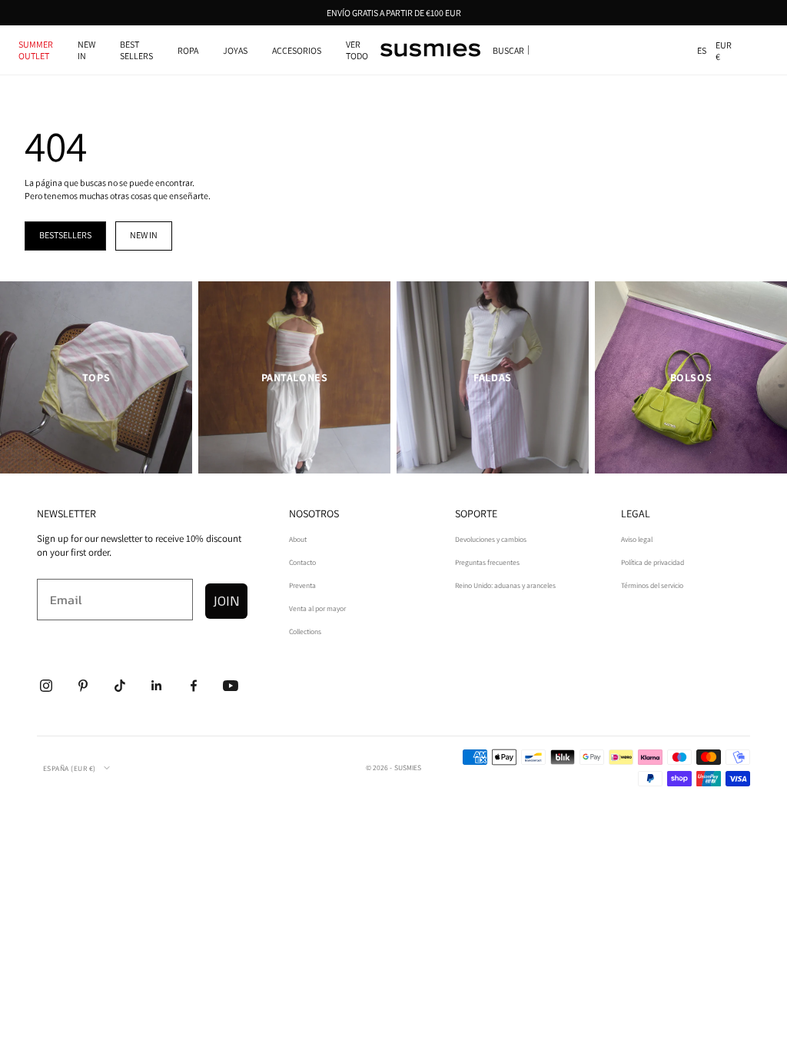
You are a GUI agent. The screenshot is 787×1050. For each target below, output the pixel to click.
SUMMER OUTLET (35, 49)
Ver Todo (357, 49)
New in (144, 235)
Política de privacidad (652, 562)
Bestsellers (65, 235)
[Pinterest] (83, 685)
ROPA (188, 50)
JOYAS (235, 50)
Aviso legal (637, 539)
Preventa (302, 585)
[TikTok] (120, 685)
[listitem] (96, 377)
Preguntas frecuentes (487, 562)
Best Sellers (136, 49)
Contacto (302, 562)
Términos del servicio (652, 585)
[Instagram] (46, 685)
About (298, 539)
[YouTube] (230, 685)
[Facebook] (193, 685)
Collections (305, 631)
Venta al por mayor (317, 608)
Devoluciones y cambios (490, 539)
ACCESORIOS (296, 50)
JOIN (226, 600)
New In (86, 49)
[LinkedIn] (157, 685)
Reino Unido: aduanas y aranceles (505, 585)
